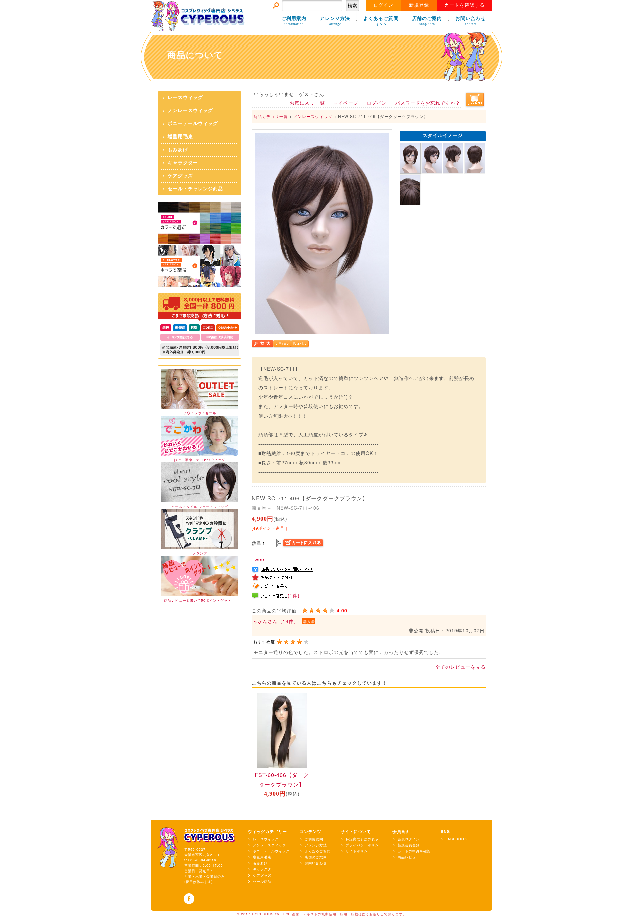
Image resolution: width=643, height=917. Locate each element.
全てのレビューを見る (460, 666)
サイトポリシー (358, 851)
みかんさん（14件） (276, 621)
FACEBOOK (456, 839)
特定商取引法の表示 (362, 839)
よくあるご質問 (381, 21)
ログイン (383, 5)
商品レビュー (409, 857)
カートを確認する (464, 5)
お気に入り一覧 (307, 102)
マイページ (345, 102)
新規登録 (419, 5)
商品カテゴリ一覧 (270, 116)
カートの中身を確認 (414, 851)
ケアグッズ (180, 175)
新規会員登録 (409, 845)
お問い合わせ (470, 21)
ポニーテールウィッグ (193, 123)
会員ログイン (409, 839)
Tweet (259, 559)
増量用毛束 (180, 136)
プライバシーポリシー (364, 845)
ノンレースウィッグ (190, 110)
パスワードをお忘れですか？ (427, 102)
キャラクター (183, 162)
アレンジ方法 (335, 21)
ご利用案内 (293, 21)
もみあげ (178, 149)
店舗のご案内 (427, 21)
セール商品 (262, 881)
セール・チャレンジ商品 (195, 188)
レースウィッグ (185, 97)
